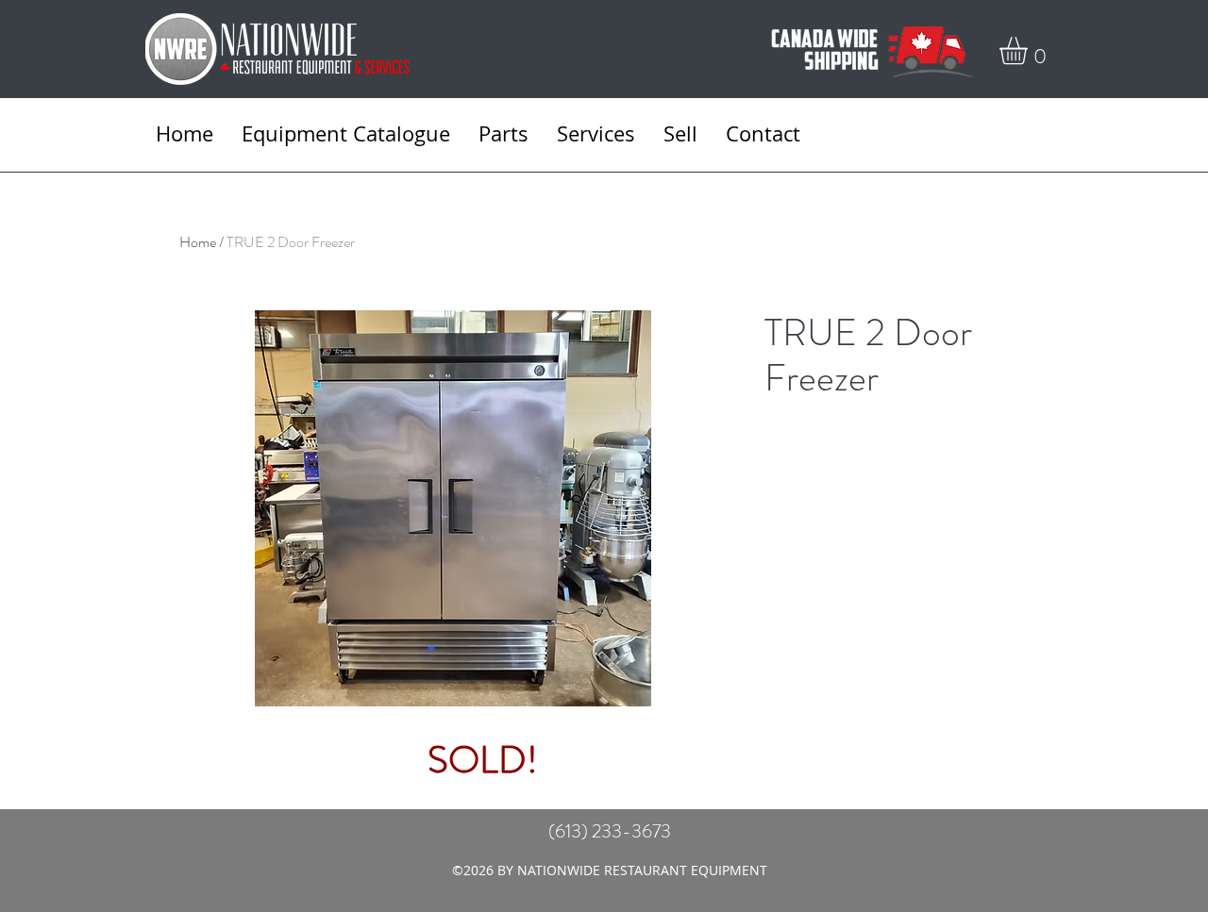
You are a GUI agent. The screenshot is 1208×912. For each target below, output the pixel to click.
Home (197, 242)
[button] (1029, 50)
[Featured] (482, 505)
